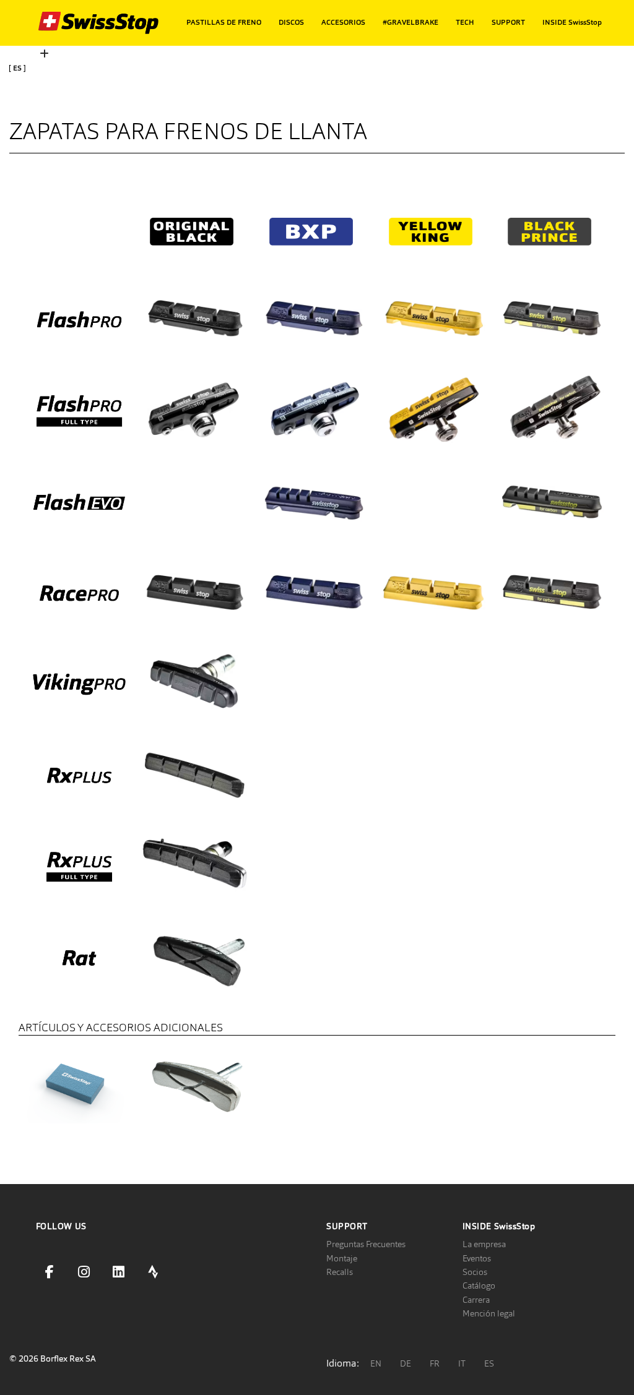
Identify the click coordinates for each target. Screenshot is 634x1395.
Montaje (341, 1258)
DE (405, 1363)
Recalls (339, 1271)
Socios (474, 1271)
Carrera (476, 1299)
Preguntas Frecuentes (366, 1244)
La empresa (484, 1244)
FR (435, 1363)
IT (462, 1363)
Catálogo (478, 1285)
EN (375, 1363)
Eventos (476, 1258)
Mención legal (488, 1313)
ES (489, 1363)
